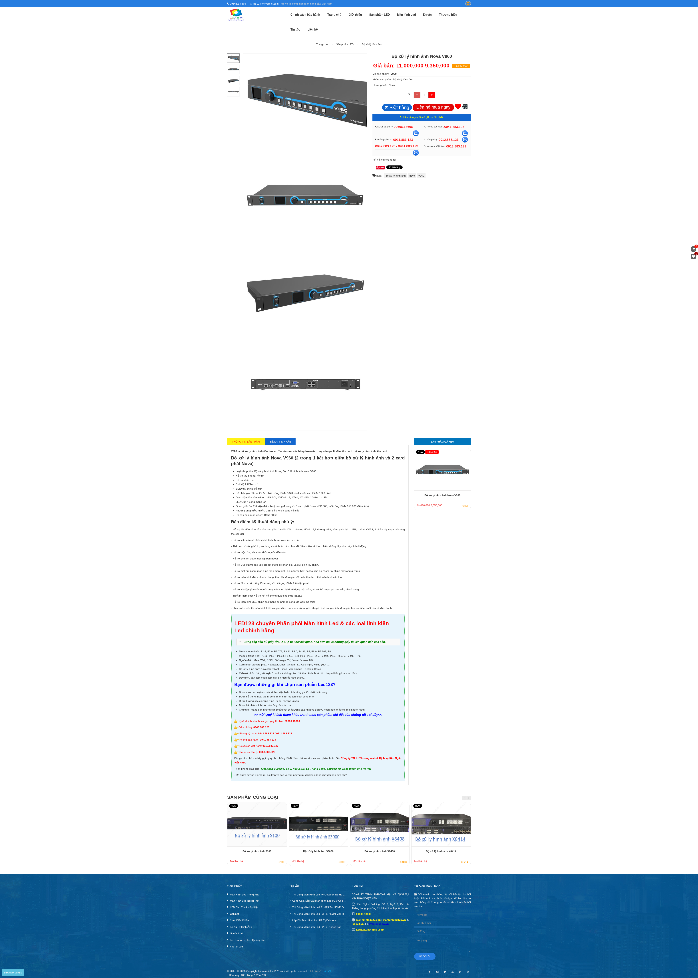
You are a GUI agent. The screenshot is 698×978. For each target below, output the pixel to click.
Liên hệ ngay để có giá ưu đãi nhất (422, 117)
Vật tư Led (236, 946)
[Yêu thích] (458, 106)
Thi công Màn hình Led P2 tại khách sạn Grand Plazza (319, 926)
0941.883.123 (454, 126)
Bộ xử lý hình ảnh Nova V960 (442, 495)
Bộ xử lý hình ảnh (372, 44)
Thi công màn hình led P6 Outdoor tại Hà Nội (319, 894)
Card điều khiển (239, 920)
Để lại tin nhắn (280, 441)
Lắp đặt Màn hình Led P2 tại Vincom (314, 920)
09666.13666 (403, 126)
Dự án (427, 14)
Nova (392, 84)
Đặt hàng (399, 107)
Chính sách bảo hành (305, 14)
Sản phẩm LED (379, 14)
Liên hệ (313, 29)
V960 (421, 175)
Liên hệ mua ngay (433, 106)
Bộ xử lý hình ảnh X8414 (441, 851)
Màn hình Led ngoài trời (244, 900)
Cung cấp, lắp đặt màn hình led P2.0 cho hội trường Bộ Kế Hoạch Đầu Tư (319, 900)
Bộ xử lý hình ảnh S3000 (318, 851)
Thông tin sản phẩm (246, 441)
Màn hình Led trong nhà (244, 894)
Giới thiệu (355, 14)
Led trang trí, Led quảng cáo (247, 940)
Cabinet (234, 913)
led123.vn (358, 923)
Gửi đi (426, 956)
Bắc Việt (327, 971)
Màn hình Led (406, 14)
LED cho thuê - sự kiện (244, 907)
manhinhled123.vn (394, 919)
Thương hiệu (448, 14)
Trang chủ (334, 14)
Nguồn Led (236, 933)
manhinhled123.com (368, 919)
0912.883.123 (449, 139)
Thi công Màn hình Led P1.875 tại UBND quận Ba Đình (319, 907)
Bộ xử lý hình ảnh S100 (256, 851)
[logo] (236, 9)
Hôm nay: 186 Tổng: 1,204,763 (247, 975)
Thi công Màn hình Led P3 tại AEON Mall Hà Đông (319, 913)
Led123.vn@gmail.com (370, 929)
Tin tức (295, 29)
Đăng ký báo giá (14, 972)
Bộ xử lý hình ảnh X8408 (379, 851)
